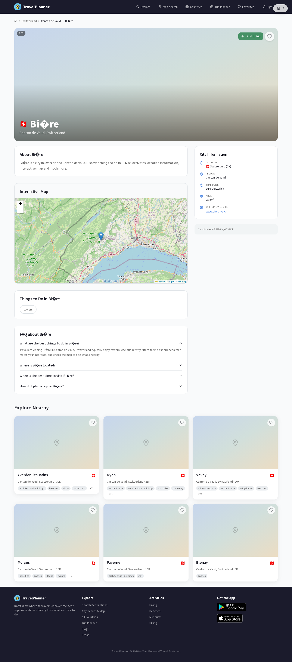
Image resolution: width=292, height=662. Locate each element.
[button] (101, 236)
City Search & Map (93, 611)
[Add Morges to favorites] (93, 510)
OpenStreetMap (177, 281)
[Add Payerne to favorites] (182, 510)
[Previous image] (21, 84)
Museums (155, 617)
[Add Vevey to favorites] (271, 422)
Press (85, 635)
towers (28, 309)
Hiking (153, 605)
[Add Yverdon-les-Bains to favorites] (93, 422)
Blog (85, 629)
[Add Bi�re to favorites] (269, 36)
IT (283, 8)
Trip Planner (89, 623)
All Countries (90, 617)
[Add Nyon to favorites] (182, 422)
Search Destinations (95, 605)
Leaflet (161, 281)
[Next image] (271, 84)
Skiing (153, 623)
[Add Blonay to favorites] (271, 510)
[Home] (15, 20)
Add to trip (254, 36)
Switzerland (29, 21)
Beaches (155, 611)
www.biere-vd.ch (216, 211)
